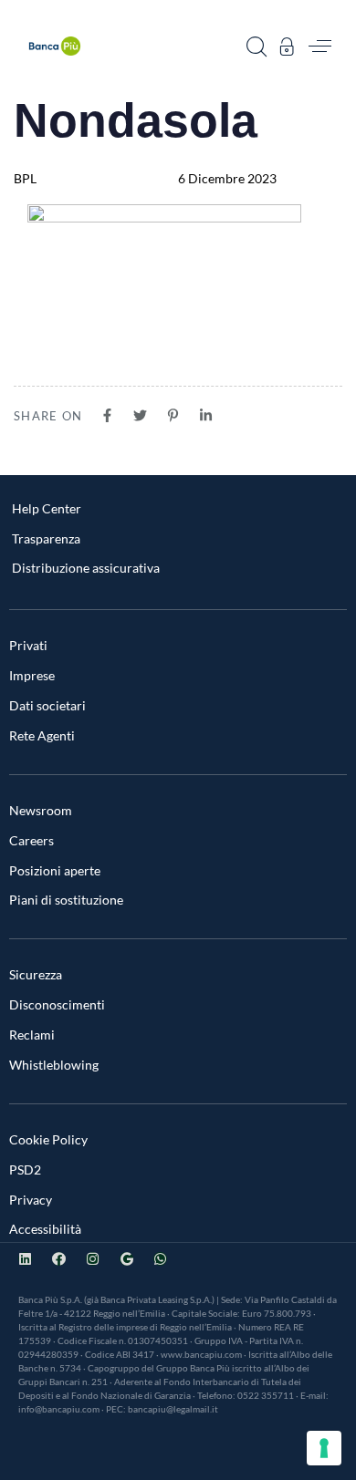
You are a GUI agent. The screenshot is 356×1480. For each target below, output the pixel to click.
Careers (31, 840)
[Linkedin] (25, 1259)
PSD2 (25, 1169)
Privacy (30, 1199)
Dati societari (47, 705)
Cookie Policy (48, 1139)
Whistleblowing (54, 1064)
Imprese (32, 675)
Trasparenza (46, 538)
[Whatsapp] (160, 1259)
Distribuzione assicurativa (86, 567)
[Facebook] (59, 1259)
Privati (28, 645)
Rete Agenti (42, 735)
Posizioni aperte (54, 870)
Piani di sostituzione (66, 899)
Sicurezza (35, 974)
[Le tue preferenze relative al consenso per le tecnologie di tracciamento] (324, 1448)
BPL (25, 178)
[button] (256, 46)
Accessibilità (45, 1229)
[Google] (126, 1259)
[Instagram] (92, 1259)
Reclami (32, 1034)
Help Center (46, 508)
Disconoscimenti (57, 1004)
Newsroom (40, 810)
